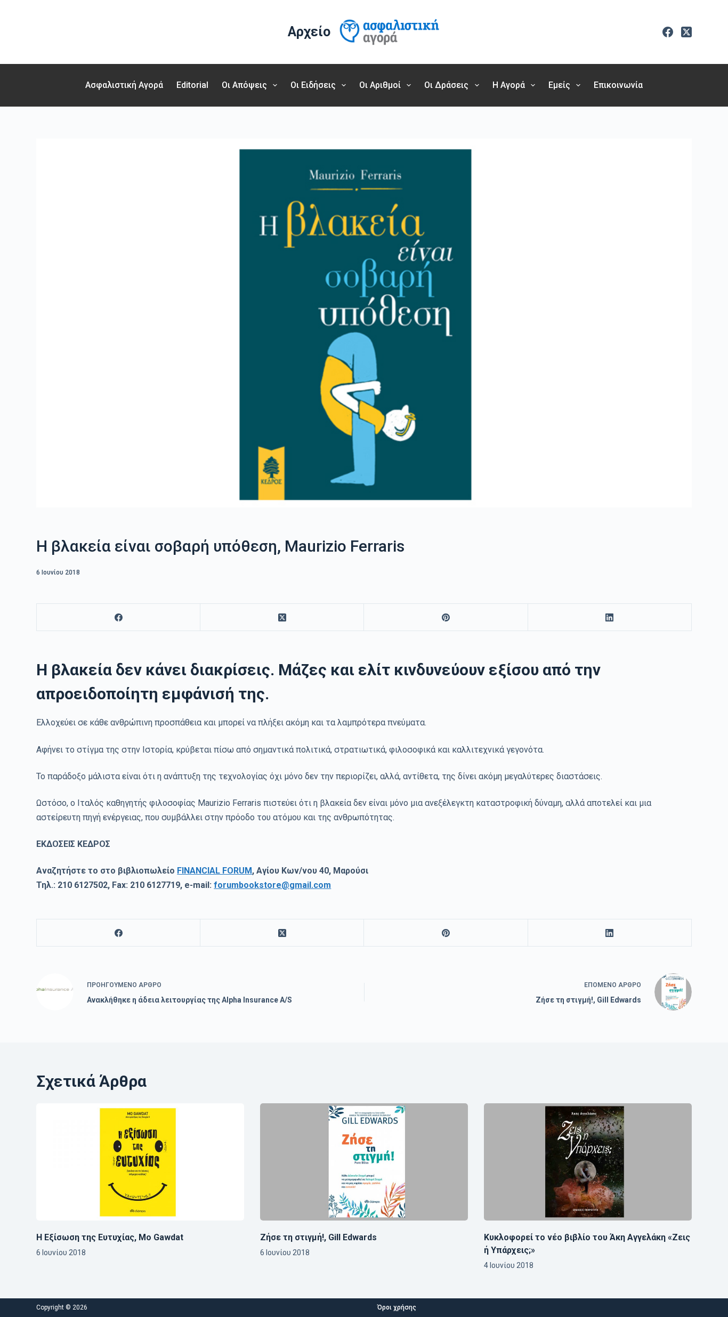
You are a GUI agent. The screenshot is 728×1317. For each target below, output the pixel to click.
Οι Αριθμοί (380, 85)
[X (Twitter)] (686, 32)
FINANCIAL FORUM (214, 871)
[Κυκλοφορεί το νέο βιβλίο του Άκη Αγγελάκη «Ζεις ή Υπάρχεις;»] (588, 1161)
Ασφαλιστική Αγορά (124, 85)
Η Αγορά (508, 85)
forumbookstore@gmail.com (272, 885)
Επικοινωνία (618, 85)
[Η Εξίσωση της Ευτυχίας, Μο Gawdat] (140, 1161)
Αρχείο (309, 31)
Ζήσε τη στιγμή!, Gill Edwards (318, 1237)
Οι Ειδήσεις (313, 85)
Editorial (192, 85)
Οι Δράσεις (446, 85)
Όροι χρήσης (396, 1307)
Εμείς (559, 85)
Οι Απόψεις (244, 85)
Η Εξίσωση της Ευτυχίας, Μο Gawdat (109, 1237)
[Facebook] (667, 32)
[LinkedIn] (610, 617)
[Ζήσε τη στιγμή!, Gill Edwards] (364, 1161)
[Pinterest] (446, 617)
